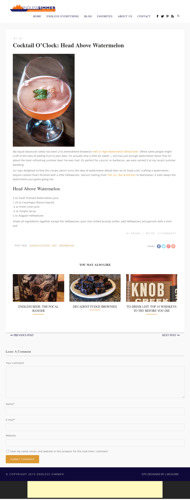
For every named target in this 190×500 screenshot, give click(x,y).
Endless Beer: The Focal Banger (38, 308)
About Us (125, 16)
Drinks (136, 233)
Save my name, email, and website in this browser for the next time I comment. (59, 451)
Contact (144, 16)
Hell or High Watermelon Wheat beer (116, 151)
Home (37, 16)
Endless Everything (63, 16)
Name (10, 404)
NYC (54, 245)
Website (11, 435)
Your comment (15, 363)
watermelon (66, 245)
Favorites (105, 16)
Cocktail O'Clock (40, 245)
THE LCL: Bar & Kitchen (121, 175)
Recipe (150, 233)
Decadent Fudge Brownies (95, 306)
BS (21, 38)
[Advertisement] (95, 489)
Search (178, 16)
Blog (88, 16)
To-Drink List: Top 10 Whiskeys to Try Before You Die (151, 308)
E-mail (10, 419)
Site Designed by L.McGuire (160, 474)
